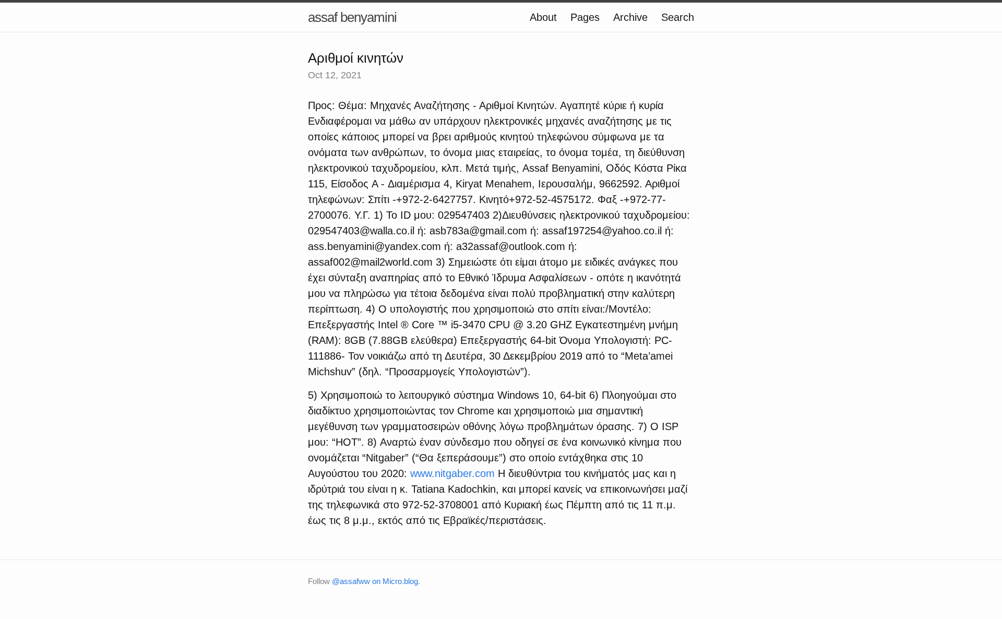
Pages (585, 17)
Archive (630, 17)
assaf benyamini (352, 17)
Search (677, 17)
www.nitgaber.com (452, 473)
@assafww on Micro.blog (375, 581)
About (543, 17)
